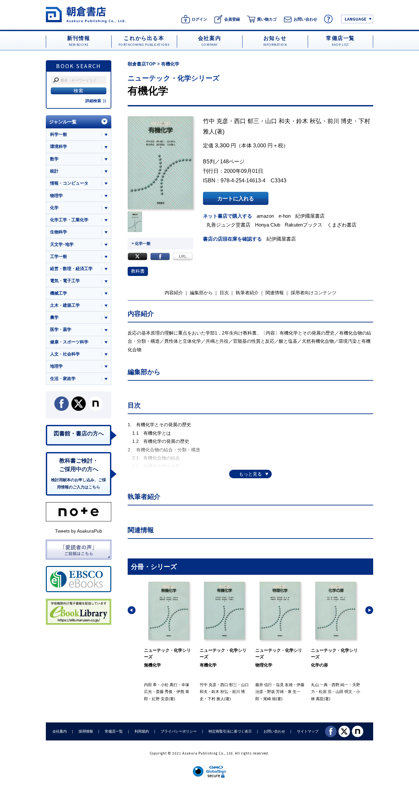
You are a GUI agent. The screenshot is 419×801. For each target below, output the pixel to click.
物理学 (56, 195)
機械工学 (58, 293)
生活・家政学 (63, 378)
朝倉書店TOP (141, 63)
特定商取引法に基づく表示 (230, 731)
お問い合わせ (274, 731)
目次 (224, 292)
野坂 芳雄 (275, 691)
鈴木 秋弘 (308, 121)
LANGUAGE (355, 19)
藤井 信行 (263, 685)
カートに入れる (235, 198)
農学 (54, 317)
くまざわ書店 (341, 225)
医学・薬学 (60, 329)
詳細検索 (93, 101)
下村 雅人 (216, 699)
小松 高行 (169, 685)
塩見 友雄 (284, 685)
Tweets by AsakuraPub (78, 531)
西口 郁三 (246, 121)
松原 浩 (325, 691)
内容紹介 (174, 292)
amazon (265, 216)
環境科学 (58, 146)
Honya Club (267, 225)
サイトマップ (308, 731)
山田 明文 (344, 691)
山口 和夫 (277, 121)
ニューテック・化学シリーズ (174, 78)
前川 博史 (340, 121)
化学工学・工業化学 (69, 219)
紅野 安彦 (160, 699)
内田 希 (150, 685)
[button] (132, 610)
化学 (54, 207)
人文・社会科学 (65, 354)
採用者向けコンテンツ (314, 292)
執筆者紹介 (247, 292)
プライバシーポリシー (179, 731)
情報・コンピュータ (69, 183)
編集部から (201, 292)
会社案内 (59, 731)
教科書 (138, 271)
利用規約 (142, 731)
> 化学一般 (141, 243)
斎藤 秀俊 (164, 691)
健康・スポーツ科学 (69, 341)
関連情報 (274, 292)
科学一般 (58, 134)
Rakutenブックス (303, 225)
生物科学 (58, 231)
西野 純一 (340, 685)
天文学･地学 (62, 244)
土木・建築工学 (65, 305)
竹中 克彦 (215, 121)
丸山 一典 (319, 685)
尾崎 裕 (269, 699)
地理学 (56, 366)
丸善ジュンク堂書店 (228, 225)
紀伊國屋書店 (310, 216)
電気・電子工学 (65, 280)
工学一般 (58, 256)
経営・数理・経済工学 (71, 268)
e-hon (285, 216)
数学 (54, 158)
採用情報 (86, 731)
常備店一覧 (114, 731)
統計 (54, 171)
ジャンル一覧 (63, 121)
